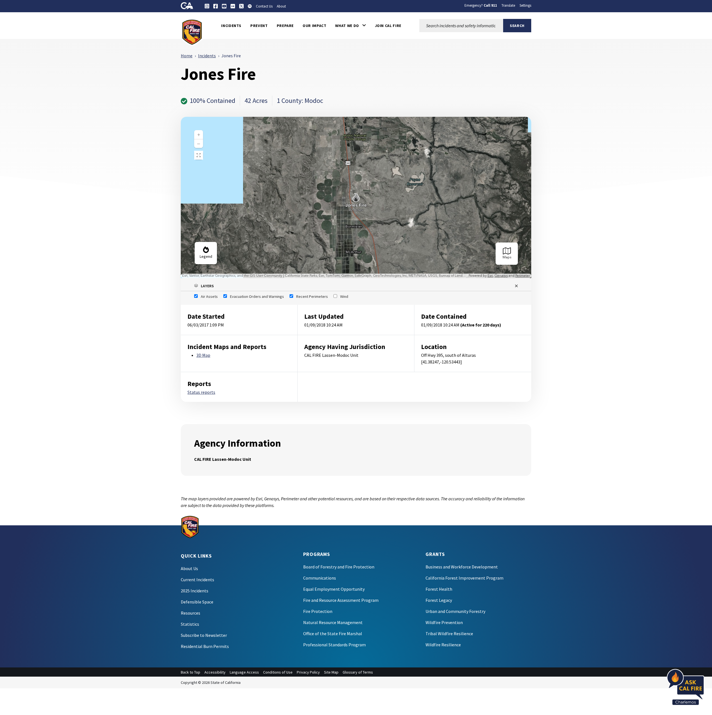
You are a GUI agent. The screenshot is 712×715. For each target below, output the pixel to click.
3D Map (203, 355)
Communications (319, 578)
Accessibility (215, 672)
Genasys (501, 276)
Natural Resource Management (333, 622)
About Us (189, 568)
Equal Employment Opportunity (334, 589)
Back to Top (190, 672)
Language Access (244, 672)
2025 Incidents (194, 590)
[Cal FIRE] (192, 31)
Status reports (201, 392)
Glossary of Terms (358, 672)
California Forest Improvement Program (464, 578)
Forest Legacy (439, 600)
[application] (356, 197)
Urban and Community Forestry (455, 611)
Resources (190, 613)
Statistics (190, 624)
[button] (350, 25)
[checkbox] (206, 296)
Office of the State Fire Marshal (332, 633)
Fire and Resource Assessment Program (341, 600)
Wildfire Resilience (443, 644)
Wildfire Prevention (444, 622)
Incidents (207, 55)
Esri (490, 276)
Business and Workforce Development (462, 567)
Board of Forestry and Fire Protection (338, 567)
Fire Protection (317, 611)
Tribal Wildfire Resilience (449, 633)
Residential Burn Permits (205, 646)
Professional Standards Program (334, 644)
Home (186, 55)
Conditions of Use (278, 672)
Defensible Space (197, 602)
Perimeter (522, 276)
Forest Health (439, 589)
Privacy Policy (308, 672)
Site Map (331, 672)
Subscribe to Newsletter (204, 635)
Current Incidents (197, 579)
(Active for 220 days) (480, 325)
